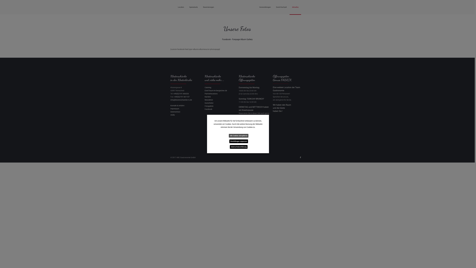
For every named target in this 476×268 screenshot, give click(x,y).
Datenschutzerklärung (239, 147)
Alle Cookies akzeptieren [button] (238, 136)
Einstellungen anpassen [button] (238, 141)
